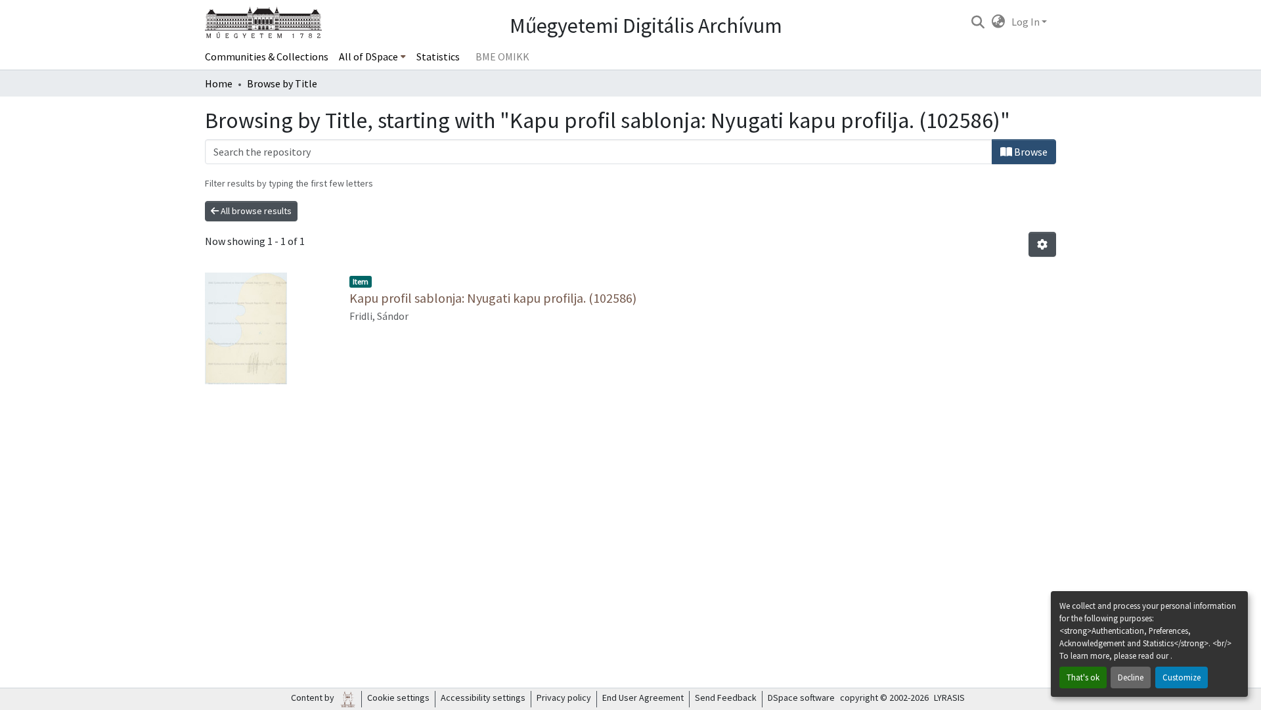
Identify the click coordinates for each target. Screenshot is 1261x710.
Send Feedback (726, 697)
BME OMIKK (502, 56)
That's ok (1083, 677)
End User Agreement (643, 697)
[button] (977, 22)
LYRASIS (949, 697)
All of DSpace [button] (368, 56)
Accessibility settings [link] (483, 697)
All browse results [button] (255, 211)
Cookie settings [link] (398, 697)
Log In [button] (1026, 21)
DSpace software (801, 697)
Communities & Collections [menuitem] (266, 56)
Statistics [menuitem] (438, 56)
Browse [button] (1030, 151)
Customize (1181, 677)
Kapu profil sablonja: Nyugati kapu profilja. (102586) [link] (492, 298)
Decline (1130, 677)
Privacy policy (564, 697)
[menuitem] (372, 56)
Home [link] (218, 83)
